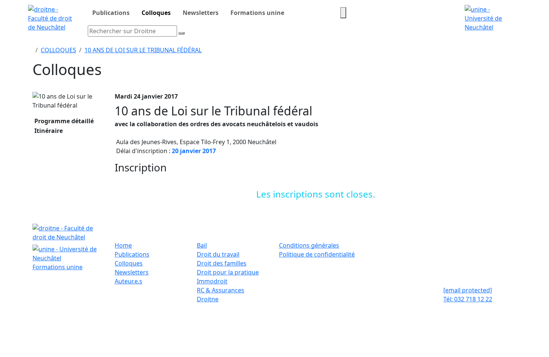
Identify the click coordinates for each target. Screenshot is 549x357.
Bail (202, 245)
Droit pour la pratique (228, 272)
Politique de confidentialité (317, 254)
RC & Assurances (220, 290)
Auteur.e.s (128, 281)
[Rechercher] (343, 12)
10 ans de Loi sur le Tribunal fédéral (143, 50)
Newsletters (200, 13)
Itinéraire (48, 131)
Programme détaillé (63, 121)
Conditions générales (309, 245)
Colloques (156, 13)
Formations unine (257, 13)
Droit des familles (221, 263)
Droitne (207, 299)
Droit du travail (218, 254)
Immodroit (212, 281)
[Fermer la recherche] (181, 33)
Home (123, 245)
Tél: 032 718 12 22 (467, 299)
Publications (111, 13)
